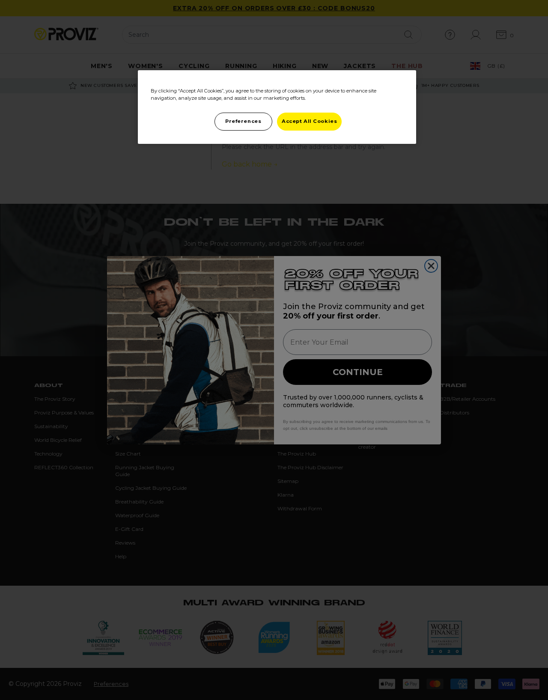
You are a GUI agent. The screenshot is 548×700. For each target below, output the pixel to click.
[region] (277, 107)
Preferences (243, 121)
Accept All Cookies (309, 121)
